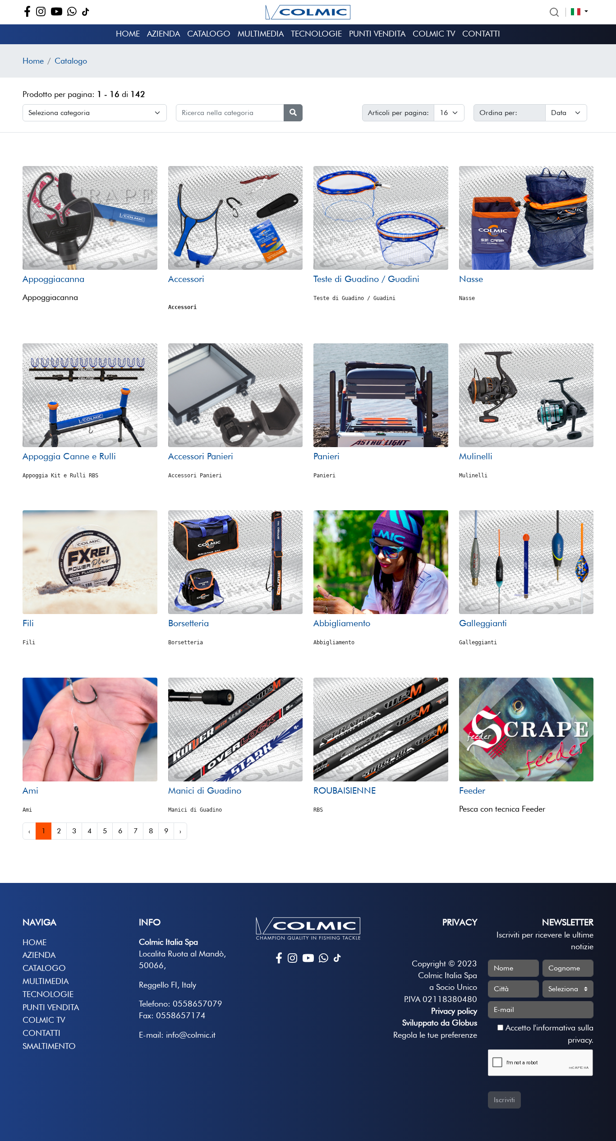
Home (128, 33)
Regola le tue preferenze (435, 1034)
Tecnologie (316, 33)
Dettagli (90, 252)
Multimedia (261, 33)
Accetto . (548, 1033)
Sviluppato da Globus (439, 1022)
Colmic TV (434, 33)
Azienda (163, 33)
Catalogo (208, 33)
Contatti (481, 33)
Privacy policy (454, 1011)
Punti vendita (377, 33)
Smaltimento (49, 1046)
